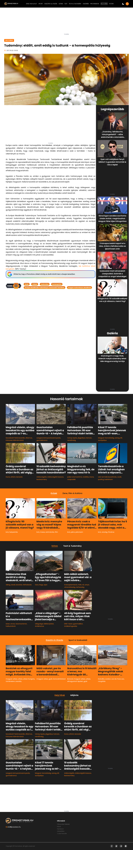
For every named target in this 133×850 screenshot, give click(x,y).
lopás (75, 438)
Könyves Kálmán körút (15, 440)
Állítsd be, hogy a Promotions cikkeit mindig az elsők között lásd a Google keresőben (44, 274)
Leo (122, 679)
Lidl (99, 477)
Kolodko (101, 679)
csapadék (71, 479)
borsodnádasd (59, 679)
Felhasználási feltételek (63, 824)
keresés (19, 477)
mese (42, 532)
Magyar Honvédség (106, 438)
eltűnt (13, 477)
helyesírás (13, 532)
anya (87, 585)
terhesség (80, 587)
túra (36, 585)
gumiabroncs (42, 440)
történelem (10, 681)
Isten (8, 624)
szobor (108, 679)
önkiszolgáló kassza (55, 477)
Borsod (70, 679)
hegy (41, 585)
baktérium (108, 479)
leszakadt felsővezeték (15, 438)
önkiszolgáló (42, 477)
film (56, 532)
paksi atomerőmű (74, 477)
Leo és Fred (116, 679)
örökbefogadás (70, 626)
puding (101, 479)
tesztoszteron (21, 624)
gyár (50, 679)
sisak (13, 585)
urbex (20, 679)
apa (45, 585)
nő (83, 585)
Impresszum (60, 829)
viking (8, 585)
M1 (121, 438)
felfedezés (27, 585)
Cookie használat (62, 833)
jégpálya (81, 438)
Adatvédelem (60, 831)
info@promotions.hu (14, 827)
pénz (73, 532)
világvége (39, 624)
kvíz (7, 532)
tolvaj (69, 438)
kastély (19, 681)
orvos (12, 624)
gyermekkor (78, 624)
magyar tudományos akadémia (79, 288)
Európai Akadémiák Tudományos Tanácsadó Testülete (44, 288)
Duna (8, 477)
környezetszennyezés (52, 438)
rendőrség (71, 440)
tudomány (44, 284)
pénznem (79, 532)
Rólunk (59, 826)
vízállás (86, 477)
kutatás (19, 585)
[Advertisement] (66, 21)
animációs (49, 532)
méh (79, 585)
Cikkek (34, 284)
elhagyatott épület (75, 681)
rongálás (101, 681)
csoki (119, 477)
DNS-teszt (68, 624)
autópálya (102, 440)
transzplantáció (70, 585)
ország (104, 532)
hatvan (89, 438)
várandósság (69, 587)
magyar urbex (11, 679)
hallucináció (11, 626)
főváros (111, 532)
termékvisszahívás (109, 477)
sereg (117, 438)
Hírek (26, 284)
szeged (40, 438)
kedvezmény (42, 479)
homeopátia (56, 284)
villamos (28, 438)
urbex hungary (29, 679)
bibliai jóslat (49, 624)
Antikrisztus (39, 626)
